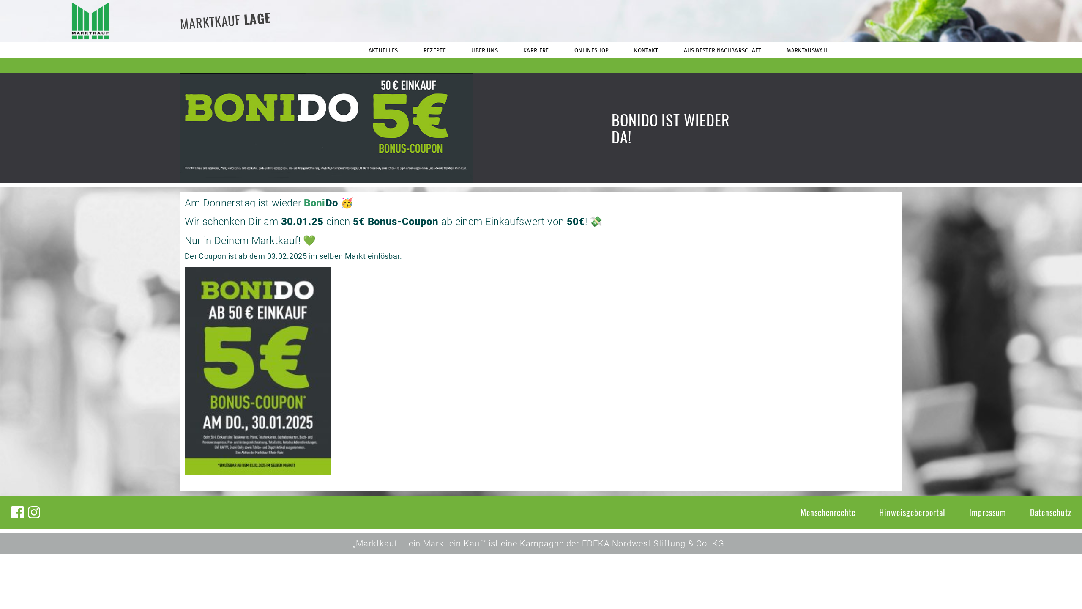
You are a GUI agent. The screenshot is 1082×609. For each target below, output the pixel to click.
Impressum (987, 512)
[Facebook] (18, 512)
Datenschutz (1050, 512)
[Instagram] (34, 512)
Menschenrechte (828, 512)
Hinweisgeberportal (912, 512)
